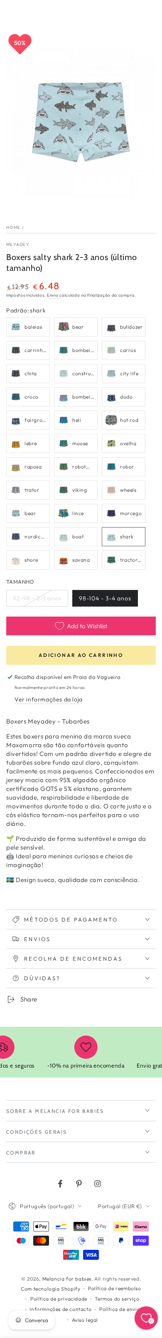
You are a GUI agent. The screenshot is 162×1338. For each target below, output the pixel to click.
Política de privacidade (58, 1299)
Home (13, 227)
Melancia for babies (66, 1279)
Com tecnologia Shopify (50, 1289)
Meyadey (17, 244)
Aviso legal (85, 1320)
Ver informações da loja (49, 699)
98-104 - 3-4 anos (105, 601)
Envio (53, 295)
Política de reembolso (114, 1288)
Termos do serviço (117, 1299)
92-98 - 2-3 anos (36, 601)
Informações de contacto (60, 1309)
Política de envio (119, 1309)
